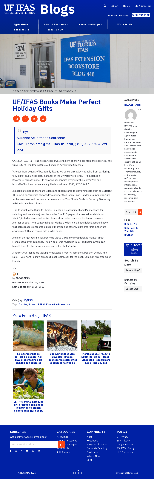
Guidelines (92, 452)
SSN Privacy (123, 440)
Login (89, 459)
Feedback (92, 440)
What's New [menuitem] (55, 29)
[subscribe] (61, 444)
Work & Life (63, 448)
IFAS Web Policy (125, 448)
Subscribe (142, 15)
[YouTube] (27, 450)
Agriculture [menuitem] (21, 24)
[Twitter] (16, 450)
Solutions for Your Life (131, 229)
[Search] (105, 6)
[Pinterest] (21, 450)
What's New (93, 456)
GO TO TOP (78, 473)
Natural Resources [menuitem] (55, 24)
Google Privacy (125, 444)
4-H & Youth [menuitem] (21, 29)
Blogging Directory (97, 444)
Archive (23, 304)
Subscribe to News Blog (136, 249)
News (25, 90)
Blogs (57, 8)
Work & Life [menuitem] (125, 24)
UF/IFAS (28, 300)
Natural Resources (67, 440)
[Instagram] (39, 450)
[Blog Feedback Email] (33, 450)
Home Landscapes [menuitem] (90, 24)
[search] (139, 212)
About (114, 6)
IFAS (136, 473)
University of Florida (124, 473)
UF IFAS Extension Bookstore (53, 304)
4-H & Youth (63, 452)
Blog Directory (143, 6)
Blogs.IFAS (130, 223)
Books (32, 304)
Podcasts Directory (97, 448)
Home (126, 6)
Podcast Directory (118, 15)
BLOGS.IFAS (132, 104)
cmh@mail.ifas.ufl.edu (54, 144)
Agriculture (62, 436)
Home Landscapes (67, 444)
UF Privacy (122, 436)
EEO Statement (125, 452)
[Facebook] (10, 450)
